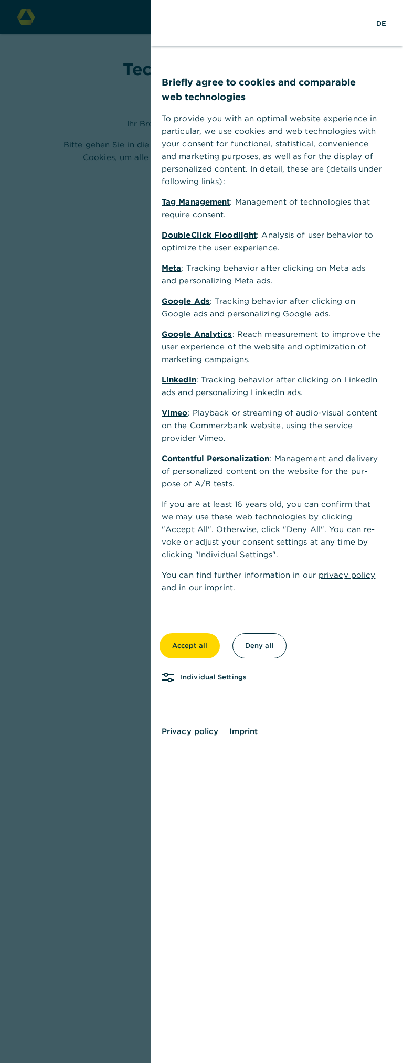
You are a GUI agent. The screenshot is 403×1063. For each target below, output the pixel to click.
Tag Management (196, 202)
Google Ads (186, 301)
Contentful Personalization (216, 458)
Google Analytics (197, 334)
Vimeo (175, 413)
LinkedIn (179, 380)
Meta (171, 268)
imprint (219, 587)
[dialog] (201, 531)
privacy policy (347, 575)
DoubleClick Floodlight (209, 235)
